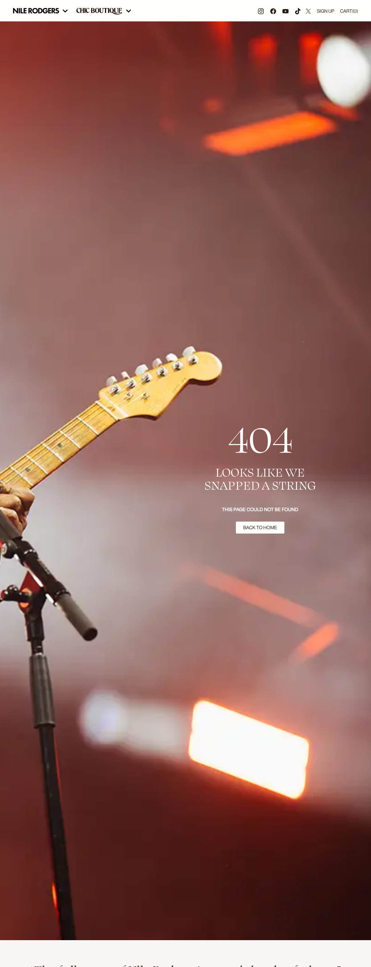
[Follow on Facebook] (273, 11)
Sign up (325, 11)
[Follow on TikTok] (297, 11)
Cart (349, 11)
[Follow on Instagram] (261, 11)
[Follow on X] (308, 11)
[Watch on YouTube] (285, 11)
